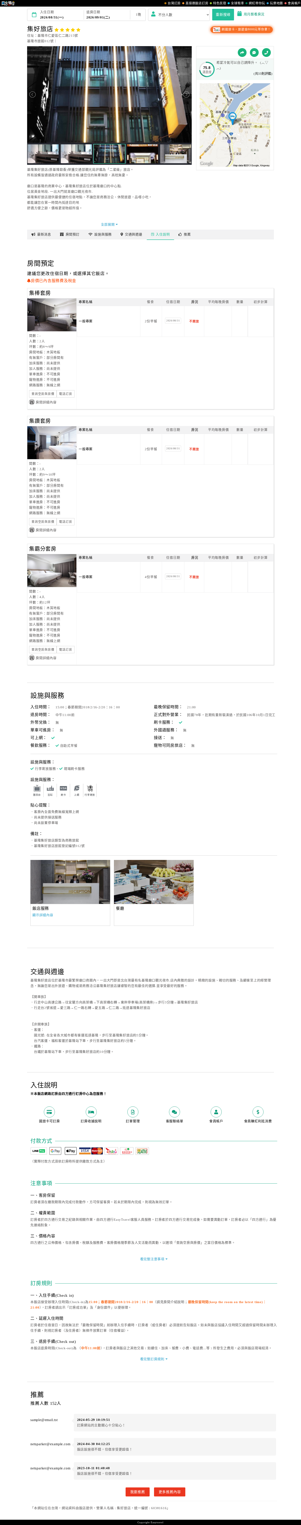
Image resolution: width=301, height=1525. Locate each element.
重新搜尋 (223, 14)
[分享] (242, 52)
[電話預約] (266, 52)
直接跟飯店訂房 (197, 3)
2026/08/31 (173, 320)
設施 (103, 234)
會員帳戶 (294, 3)
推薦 (187, 234)
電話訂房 (65, 393)
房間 (73, 234)
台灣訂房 (174, 3)
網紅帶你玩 (257, 3)
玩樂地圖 (276, 3)
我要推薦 (137, 1492)
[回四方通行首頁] (8, 3)
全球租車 (237, 3)
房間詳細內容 (46, 402)
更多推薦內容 (170, 1492)
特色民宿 (219, 3)
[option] (70, 882)
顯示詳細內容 (42, 915)
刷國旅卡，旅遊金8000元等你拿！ (246, 29)
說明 (163, 234)
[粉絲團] (254, 52)
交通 (133, 234)
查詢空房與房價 (43, 393)
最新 (44, 234)
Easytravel (157, 1522)
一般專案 (86, 321)
